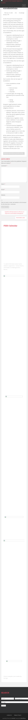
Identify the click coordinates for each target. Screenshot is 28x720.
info (16, 13)
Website (3, 195)
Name (3, 184)
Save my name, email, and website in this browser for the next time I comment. (13, 203)
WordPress (23, 718)
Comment (4, 166)
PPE (8, 14)
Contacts (9, 715)
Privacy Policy (17, 715)
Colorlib (13, 718)
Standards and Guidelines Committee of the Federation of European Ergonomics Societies (14, 153)
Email (3, 189)
